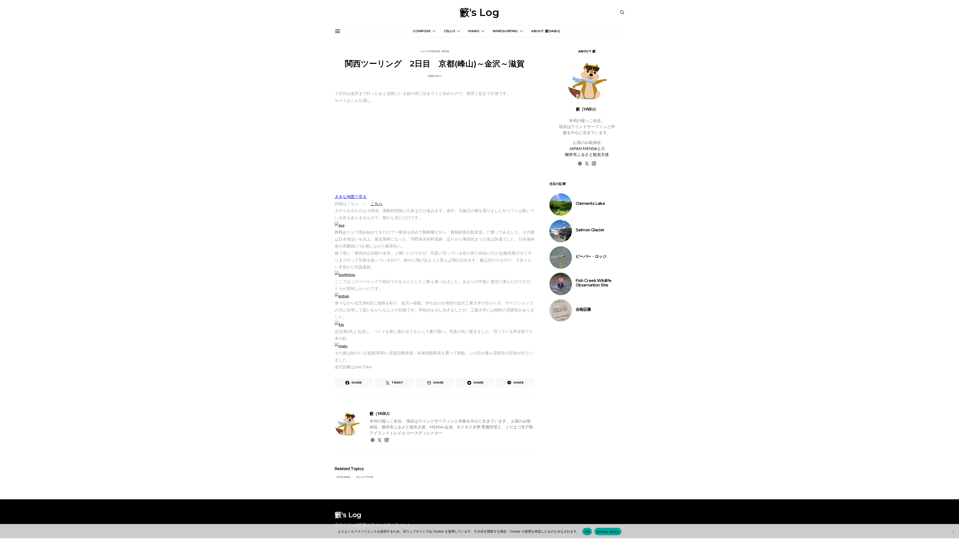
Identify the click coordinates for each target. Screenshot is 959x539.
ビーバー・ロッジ (591, 256)
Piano (474, 31)
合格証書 (583, 309)
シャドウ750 (365, 477)
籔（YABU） (381, 413)
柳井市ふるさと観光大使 (587, 154)
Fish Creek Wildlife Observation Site (594, 282)
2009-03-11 (434, 76)
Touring (344, 477)
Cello (449, 31)
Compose (422, 31)
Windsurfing (505, 31)
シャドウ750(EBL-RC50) (434, 51)
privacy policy (608, 532)
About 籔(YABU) (545, 31)
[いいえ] (952, 531)
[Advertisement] (586, 412)
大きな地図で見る (351, 196)
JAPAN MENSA (583, 148)
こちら (377, 203)
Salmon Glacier (590, 230)
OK (587, 532)
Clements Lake (590, 203)
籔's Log (479, 12)
